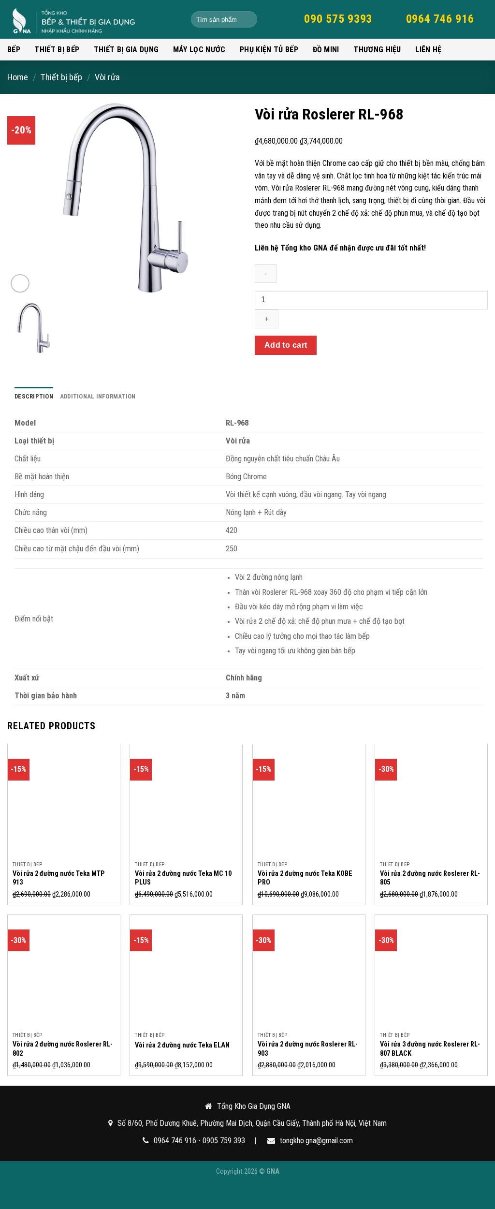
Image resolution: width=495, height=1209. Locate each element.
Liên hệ (428, 49)
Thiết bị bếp (56, 49)
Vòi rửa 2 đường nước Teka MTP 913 (59, 878)
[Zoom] (20, 283)
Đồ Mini (326, 49)
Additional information (98, 396)
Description (34, 396)
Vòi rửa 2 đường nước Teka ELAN (182, 1045)
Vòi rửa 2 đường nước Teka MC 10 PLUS (183, 878)
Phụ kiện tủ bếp (269, 49)
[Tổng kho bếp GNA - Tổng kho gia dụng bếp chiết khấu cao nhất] (91, 19)
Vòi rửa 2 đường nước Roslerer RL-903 (308, 1049)
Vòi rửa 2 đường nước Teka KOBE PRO (305, 878)
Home (17, 77)
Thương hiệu (377, 49)
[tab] (34, 396)
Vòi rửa (107, 77)
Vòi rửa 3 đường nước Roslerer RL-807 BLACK (430, 1049)
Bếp (13, 49)
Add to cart (285, 345)
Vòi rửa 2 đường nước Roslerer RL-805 (430, 878)
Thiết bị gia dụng (126, 49)
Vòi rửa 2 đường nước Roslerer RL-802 (63, 1049)
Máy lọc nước (199, 49)
